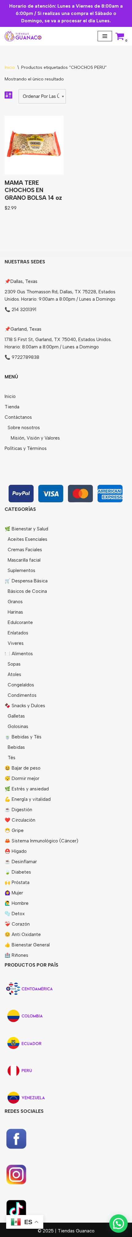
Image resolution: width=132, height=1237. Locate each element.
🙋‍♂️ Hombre (17, 903)
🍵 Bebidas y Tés (23, 737)
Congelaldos (21, 685)
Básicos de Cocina (27, 591)
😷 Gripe (14, 830)
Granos (15, 601)
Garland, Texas (25, 329)
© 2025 (46, 1231)
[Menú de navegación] (105, 36)
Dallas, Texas (23, 281)
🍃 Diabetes (18, 872)
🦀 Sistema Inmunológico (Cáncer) (41, 841)
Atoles (14, 674)
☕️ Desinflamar (21, 861)
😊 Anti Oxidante (23, 934)
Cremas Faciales (25, 549)
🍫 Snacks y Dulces (25, 705)
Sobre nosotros (24, 427)
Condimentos (22, 695)
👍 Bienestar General (27, 945)
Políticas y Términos (26, 448)
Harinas (15, 612)
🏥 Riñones (16, 955)
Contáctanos (18, 417)
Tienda (12, 407)
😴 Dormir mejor (22, 778)
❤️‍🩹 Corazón (17, 924)
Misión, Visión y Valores (35, 438)
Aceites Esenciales (27, 539)
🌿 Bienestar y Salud (26, 529)
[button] (118, 1223)
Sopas (14, 664)
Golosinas (18, 726)
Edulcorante (20, 622)
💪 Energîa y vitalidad (28, 799)
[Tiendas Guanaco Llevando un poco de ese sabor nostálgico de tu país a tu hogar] (23, 36)
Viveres (16, 643)
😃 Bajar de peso (23, 768)
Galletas (16, 716)
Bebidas (16, 747)
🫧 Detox (15, 913)
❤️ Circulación (20, 820)
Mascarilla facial (24, 560)
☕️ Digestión (18, 809)
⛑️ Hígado (16, 851)
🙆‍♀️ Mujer (14, 893)
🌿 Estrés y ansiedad (27, 789)
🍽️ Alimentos (19, 653)
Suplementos (21, 570)
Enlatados (18, 633)
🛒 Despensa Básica (26, 581)
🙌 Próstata (17, 882)
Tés (11, 757)
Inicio (10, 67)
